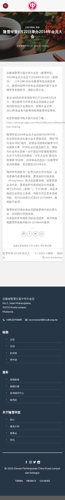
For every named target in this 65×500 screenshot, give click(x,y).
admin (45, 46)
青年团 (13, 359)
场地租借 (14, 379)
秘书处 (13, 399)
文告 (12, 339)
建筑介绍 (14, 426)
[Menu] (5, 6)
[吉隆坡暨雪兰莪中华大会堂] (32, 6)
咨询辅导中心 (17, 393)
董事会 (13, 433)
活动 (12, 346)
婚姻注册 (14, 386)
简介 (12, 419)
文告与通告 (30, 27)
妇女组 (13, 353)
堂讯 (12, 439)
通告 (38, 27)
